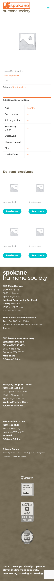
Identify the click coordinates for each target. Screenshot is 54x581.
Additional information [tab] (16, 100)
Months (31, 108)
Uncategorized (17, 71)
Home (6, 71)
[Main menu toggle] (48, 8)
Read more (12, 211)
